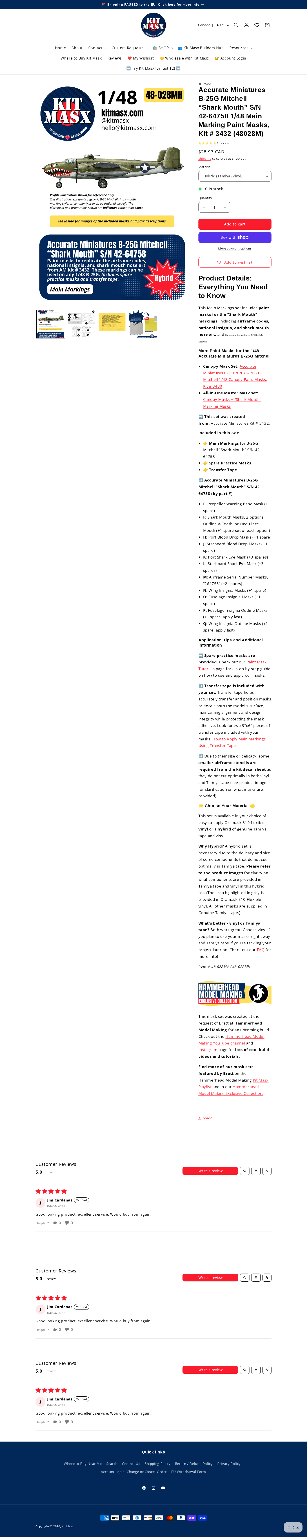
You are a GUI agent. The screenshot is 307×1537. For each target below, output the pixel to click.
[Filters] (256, 1171)
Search (112, 1463)
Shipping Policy (157, 1463)
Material (205, 167)
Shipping (204, 159)
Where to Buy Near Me (83, 1463)
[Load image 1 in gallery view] (51, 324)
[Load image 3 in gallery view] (81, 324)
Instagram (208, 1049)
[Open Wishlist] (257, 25)
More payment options (235, 248)
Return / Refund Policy (194, 1463)
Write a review (210, 1170)
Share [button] (207, 1118)
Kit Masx (68, 1526)
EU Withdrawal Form (188, 1471)
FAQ (261, 949)
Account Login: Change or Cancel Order (134, 1471)
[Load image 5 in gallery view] (143, 324)
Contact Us (131, 1463)
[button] (97, 48)
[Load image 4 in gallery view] (112, 324)
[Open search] (244, 1171)
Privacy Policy (229, 1463)
